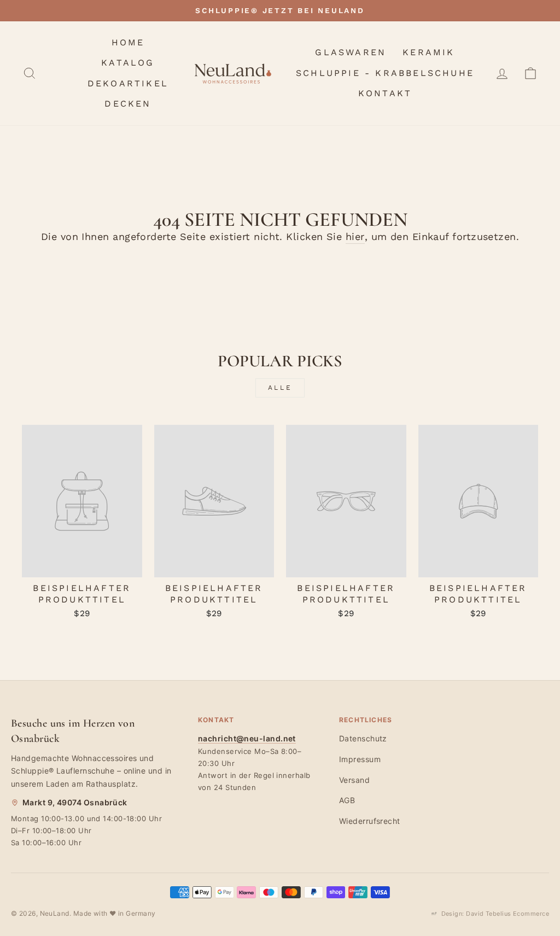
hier (355, 236)
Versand (354, 780)
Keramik (428, 52)
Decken (127, 103)
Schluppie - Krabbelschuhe (385, 73)
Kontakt (385, 93)
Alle (280, 387)
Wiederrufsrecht (369, 821)
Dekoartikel (128, 83)
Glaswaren (350, 52)
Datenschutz (363, 738)
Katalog (127, 62)
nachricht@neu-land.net (247, 738)
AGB (347, 800)
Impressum (360, 759)
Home (128, 42)
